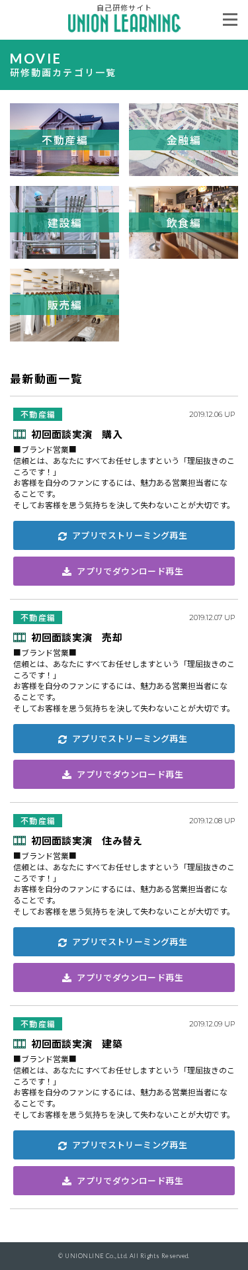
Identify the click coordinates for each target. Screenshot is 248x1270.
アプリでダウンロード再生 (130, 571)
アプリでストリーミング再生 (129, 535)
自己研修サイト (125, 7)
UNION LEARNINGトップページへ (124, 23)
